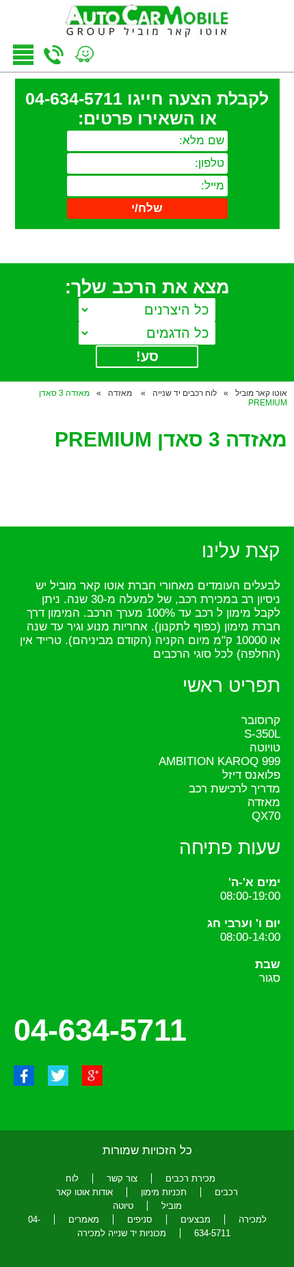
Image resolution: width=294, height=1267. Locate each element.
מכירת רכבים (190, 1178)
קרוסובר (260, 720)
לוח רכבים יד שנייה (184, 393)
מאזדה (121, 393)
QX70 (266, 816)
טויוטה (265, 747)
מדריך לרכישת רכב (234, 788)
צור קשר (122, 1178)
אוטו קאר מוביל (261, 393)
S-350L (262, 734)
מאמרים (83, 1219)
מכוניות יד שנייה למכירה (121, 1233)
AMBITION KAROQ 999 (219, 761)
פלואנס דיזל (251, 775)
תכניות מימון (164, 1192)
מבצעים (196, 1219)
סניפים (139, 1219)
